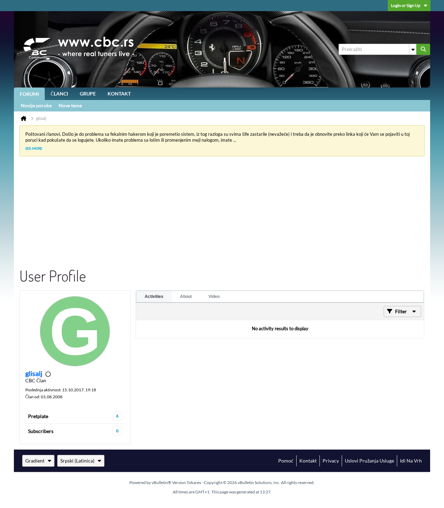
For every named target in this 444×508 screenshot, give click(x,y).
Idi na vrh (411, 461)
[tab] (154, 296)
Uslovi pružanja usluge (369, 461)
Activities (154, 296)
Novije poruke (36, 105)
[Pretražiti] (423, 49)
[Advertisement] (216, 214)
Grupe (88, 94)
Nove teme (70, 105)
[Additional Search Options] (413, 49)
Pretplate (38, 416)
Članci (59, 94)
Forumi (29, 94)
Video (214, 296)
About (186, 296)
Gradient (34, 461)
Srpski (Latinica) (77, 461)
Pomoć (285, 461)
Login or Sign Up (405, 5)
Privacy (331, 461)
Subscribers (40, 431)
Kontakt (119, 94)
